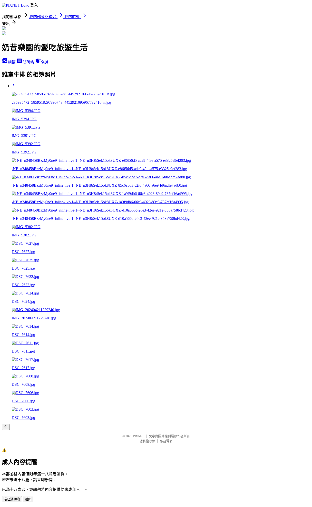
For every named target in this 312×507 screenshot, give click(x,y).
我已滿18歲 (12, 499)
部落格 (28, 62)
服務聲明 (166, 441)
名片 (45, 62)
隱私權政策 (147, 441)
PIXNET (138, 436)
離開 (28, 499)
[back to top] (6, 427)
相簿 (12, 62)
